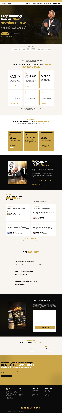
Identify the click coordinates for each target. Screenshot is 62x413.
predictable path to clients (29, 102)
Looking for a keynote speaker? (6, 36)
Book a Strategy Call (35, 390)
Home (20, 390)
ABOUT (30, 3)
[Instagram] (22, 408)
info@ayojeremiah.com (10, 398)
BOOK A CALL (56, 3)
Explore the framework (14, 33)
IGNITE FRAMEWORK (39, 3)
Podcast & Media (47, 391)
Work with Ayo (4, 33)
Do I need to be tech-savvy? (19, 284)
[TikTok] (31, 408)
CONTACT (49, 3)
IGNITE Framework (21, 395)
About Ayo (20, 391)
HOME (27, 3)
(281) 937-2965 (9, 397)
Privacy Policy (47, 394)
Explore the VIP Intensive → (14, 103)
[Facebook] (28, 408)
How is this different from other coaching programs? (24, 271)
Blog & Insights (47, 390)
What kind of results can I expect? (21, 274)
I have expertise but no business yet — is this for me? (24, 258)
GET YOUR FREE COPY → (45, 327)
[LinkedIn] (34, 408)
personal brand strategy (45, 81)
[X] (40, 408)
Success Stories (34, 391)
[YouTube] (25, 408)
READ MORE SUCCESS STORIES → (31, 238)
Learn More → (11, 147)
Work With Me (21, 394)
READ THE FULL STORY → (36, 184)
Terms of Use (22, 411)
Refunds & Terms (47, 395)
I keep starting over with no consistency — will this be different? (26, 281)
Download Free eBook (35, 394)
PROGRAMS (34, 3)
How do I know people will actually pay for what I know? (24, 261)
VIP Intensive (34, 395)
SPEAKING (45, 3)
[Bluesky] (37, 408)
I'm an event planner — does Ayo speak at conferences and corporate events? (28, 287)
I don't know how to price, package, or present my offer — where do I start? (28, 264)
